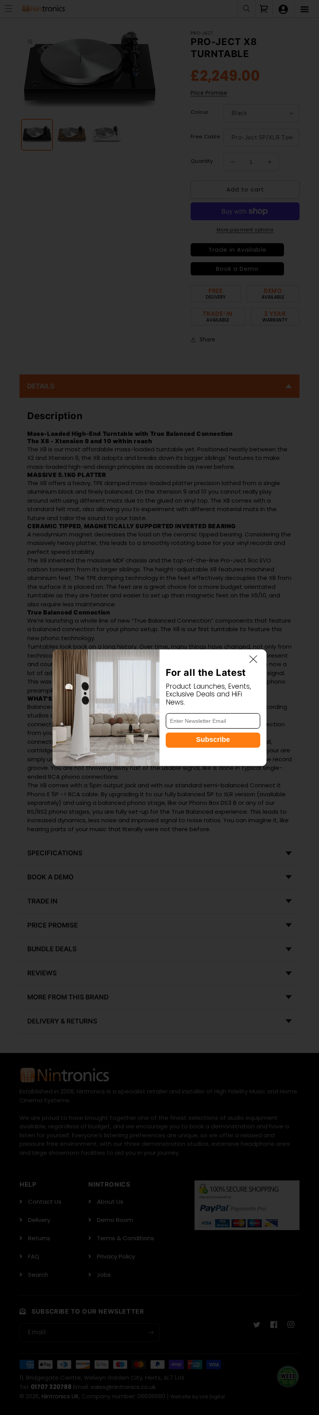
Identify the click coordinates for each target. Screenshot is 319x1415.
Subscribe (213, 739)
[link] (106, 707)
